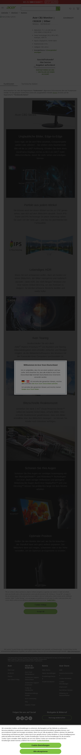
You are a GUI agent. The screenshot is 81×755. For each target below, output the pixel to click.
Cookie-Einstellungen (40, 745)
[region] (40, 740)
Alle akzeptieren (40, 751)
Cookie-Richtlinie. (43, 740)
